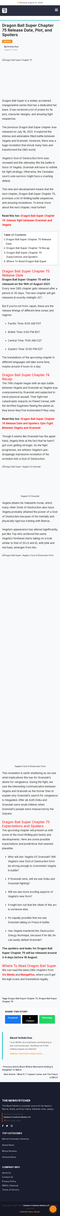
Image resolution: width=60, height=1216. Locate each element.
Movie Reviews (9, 1151)
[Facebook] (2, 1125)
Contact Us (7, 1177)
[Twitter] (7, 1125)
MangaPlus (27, 974)
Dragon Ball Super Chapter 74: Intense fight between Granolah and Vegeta (28, 220)
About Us (6, 1173)
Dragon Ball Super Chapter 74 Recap (28, 248)
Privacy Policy (9, 1181)
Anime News (8, 1145)
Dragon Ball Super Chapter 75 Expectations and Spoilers (24, 254)
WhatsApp (47, 1017)
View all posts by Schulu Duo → (27, 1054)
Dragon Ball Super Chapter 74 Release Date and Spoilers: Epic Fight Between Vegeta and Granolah (28, 423)
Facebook (13, 1017)
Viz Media (8, 974)
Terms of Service (10, 1189)
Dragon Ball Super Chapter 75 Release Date (28, 241)
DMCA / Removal (10, 1185)
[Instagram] (12, 1125)
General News (9, 1157)
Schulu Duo (13, 46)
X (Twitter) (30, 1019)
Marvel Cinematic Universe (15, 1139)
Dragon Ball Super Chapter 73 (23, 998)
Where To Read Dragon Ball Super (26, 261)
